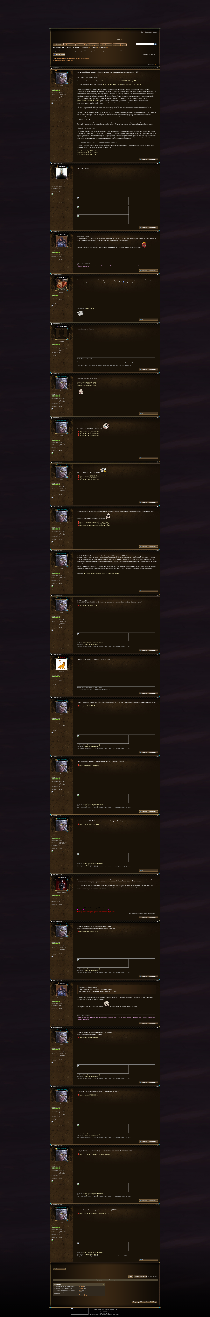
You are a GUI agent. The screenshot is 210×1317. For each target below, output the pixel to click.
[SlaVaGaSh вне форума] (61, 334)
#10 (157, 550)
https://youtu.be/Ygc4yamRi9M (89, 432)
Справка (68, 47)
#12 (157, 654)
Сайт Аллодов (106, 45)
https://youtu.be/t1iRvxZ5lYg (132, 84)
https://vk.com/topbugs (91, 644)
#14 (157, 756)
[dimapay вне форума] (61, 664)
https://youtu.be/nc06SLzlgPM (89, 1037)
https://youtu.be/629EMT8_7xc (89, 476)
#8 (157, 462)
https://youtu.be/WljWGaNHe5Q (89, 765)
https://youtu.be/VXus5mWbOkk (89, 824)
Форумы (58, 44)
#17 (157, 921)
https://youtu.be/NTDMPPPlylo (89, 1095)
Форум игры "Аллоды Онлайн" (142, 1302)
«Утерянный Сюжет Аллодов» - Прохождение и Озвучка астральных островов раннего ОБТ (71, 59)
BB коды (81, 1286)
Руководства (69, 45)
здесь (88, 308)
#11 (157, 595)
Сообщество (84, 47)
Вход (142, 32)
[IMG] (80, 1290)
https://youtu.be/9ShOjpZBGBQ (88, 931)
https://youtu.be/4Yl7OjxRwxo (88, 706)
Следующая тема (114, 1280)
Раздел (93, 47)
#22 (157, 1204)
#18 (157, 980)
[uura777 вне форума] (61, 241)
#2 (157, 163)
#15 (157, 815)
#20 (157, 1086)
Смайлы (81, 1288)
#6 (157, 373)
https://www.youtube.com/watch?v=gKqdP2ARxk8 (94, 1154)
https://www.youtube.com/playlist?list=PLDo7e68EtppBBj (118, 81)
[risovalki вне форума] (61, 285)
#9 (157, 506)
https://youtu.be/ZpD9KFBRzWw (87, 151)
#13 (157, 697)
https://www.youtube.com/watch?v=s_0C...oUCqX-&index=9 (101, 573)
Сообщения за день (58, 47)
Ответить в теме (60, 54)
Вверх (130, 1276)
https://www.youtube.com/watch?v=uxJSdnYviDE (94, 1213)
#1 (157, 68)
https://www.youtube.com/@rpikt (93, 643)
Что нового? (81, 45)
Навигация (102, 47)
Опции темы (151, 64)
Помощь (155, 32)
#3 (157, 231)
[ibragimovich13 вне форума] (61, 78)
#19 (157, 1027)
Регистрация (148, 32)
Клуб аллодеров (62, 51)
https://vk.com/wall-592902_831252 (88, 100)
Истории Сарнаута (73, 51)
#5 (157, 324)
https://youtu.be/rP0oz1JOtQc (88, 605)
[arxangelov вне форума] (61, 173)
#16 (157, 875)
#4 (157, 274)
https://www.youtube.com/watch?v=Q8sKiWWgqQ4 (94, 522)
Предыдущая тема (102, 1280)
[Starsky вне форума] (61, 885)
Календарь (76, 47)
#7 (157, 418)
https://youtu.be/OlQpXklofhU (112, 84)
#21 (157, 1145)
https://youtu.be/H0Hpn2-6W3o (86, 382)
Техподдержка (93, 45)
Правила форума (120, 45)
